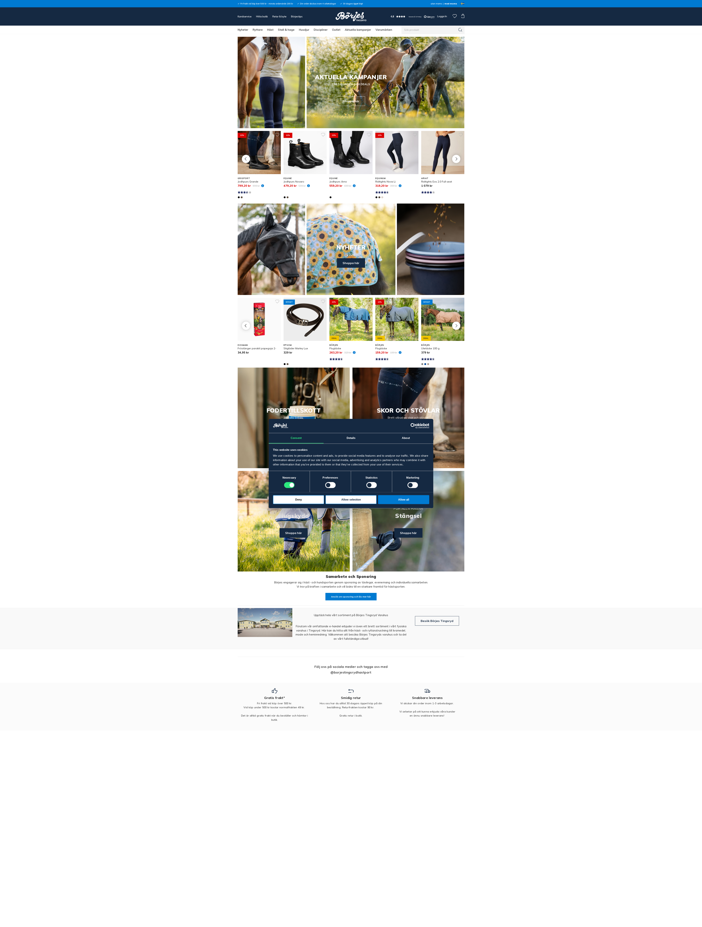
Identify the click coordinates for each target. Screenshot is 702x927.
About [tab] (406, 437)
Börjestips (297, 16)
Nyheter (243, 29)
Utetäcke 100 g (430, 348)
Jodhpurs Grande (248, 181)
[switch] (330, 485)
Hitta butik (262, 16)
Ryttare (258, 29)
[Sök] (460, 30)
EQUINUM (380, 178)
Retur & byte (279, 16)
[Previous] (246, 159)
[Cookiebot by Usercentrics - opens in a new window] (413, 425)
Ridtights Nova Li (385, 181)
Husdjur (304, 29)
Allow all (403, 499)
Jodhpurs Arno (338, 181)
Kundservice (245, 16)
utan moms (436, 3)
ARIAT (424, 178)
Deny (298, 499)
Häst (270, 29)
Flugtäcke (335, 348)
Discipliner (321, 29)
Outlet (336, 29)
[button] (412, 16)
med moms (450, 3)
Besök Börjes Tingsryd (437, 621)
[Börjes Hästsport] (351, 16)
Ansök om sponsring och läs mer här (351, 596)
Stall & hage (286, 29)
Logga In (441, 16)
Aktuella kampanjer (358, 29)
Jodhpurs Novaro (294, 181)
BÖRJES (333, 345)
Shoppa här (351, 101)
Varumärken (383, 29)
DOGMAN (243, 345)
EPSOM (288, 345)
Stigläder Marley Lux (296, 348)
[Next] (456, 159)
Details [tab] (351, 437)
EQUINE (288, 178)
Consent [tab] (296, 437)
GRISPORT (244, 178)
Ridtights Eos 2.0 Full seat (436, 181)
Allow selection (351, 499)
